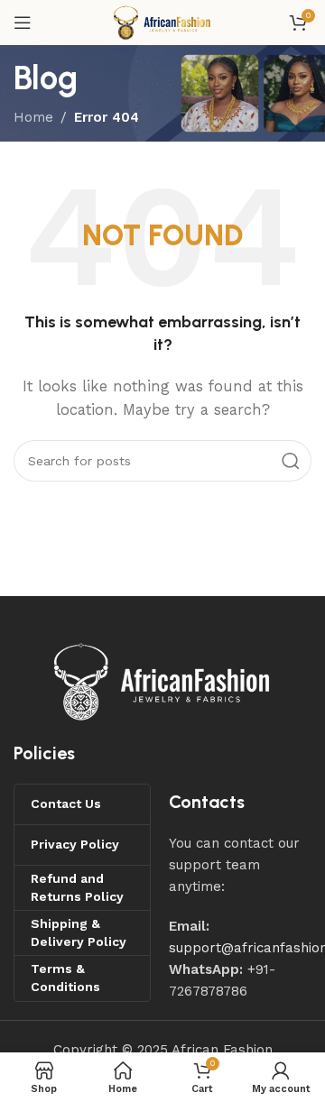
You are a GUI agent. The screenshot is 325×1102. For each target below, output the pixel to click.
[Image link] (162, 681)
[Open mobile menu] (23, 23)
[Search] (290, 461)
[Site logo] (162, 22)
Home (33, 117)
